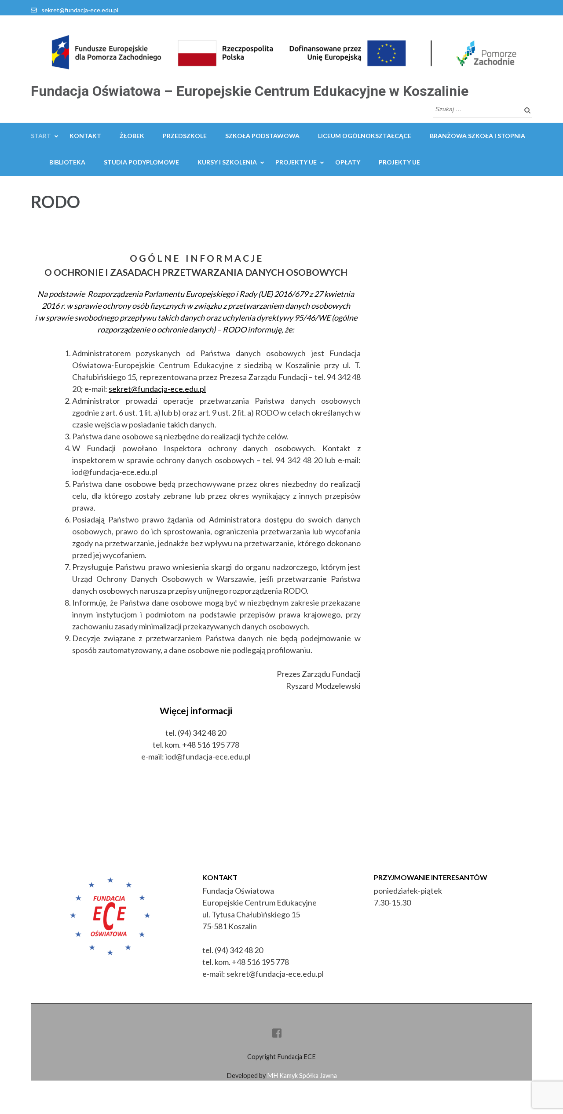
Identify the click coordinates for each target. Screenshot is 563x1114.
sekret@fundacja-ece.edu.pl (79, 10)
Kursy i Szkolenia (227, 162)
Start (41, 135)
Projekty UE (296, 162)
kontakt (85, 135)
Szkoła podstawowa (262, 135)
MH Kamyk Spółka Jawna (302, 1075)
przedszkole (185, 135)
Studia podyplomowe (141, 162)
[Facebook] (277, 1034)
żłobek (132, 135)
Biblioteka (67, 162)
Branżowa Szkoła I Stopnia (477, 135)
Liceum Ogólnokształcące (364, 135)
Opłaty (347, 162)
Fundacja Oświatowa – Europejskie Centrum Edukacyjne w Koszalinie (249, 91)
